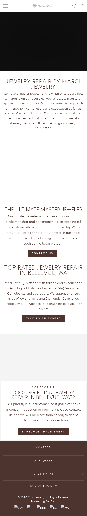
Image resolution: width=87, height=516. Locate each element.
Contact (43, 447)
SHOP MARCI (43, 474)
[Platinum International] (30, 507)
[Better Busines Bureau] (41, 507)
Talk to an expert (43, 318)
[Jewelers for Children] (65, 507)
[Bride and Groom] (53, 507)
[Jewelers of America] (18, 507)
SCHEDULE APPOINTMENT (43, 431)
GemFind (51, 501)
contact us (42, 253)
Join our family (44, 486)
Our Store (43, 461)
